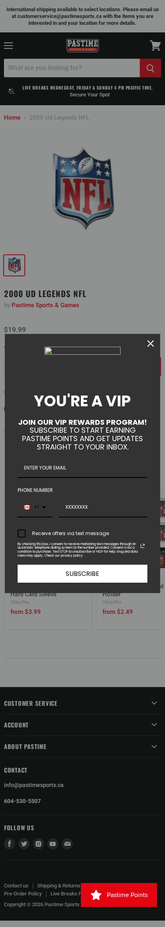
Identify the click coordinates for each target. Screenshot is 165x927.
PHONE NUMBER (35, 490)
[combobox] (35, 507)
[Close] (150, 343)
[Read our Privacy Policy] (142, 546)
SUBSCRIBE (82, 573)
